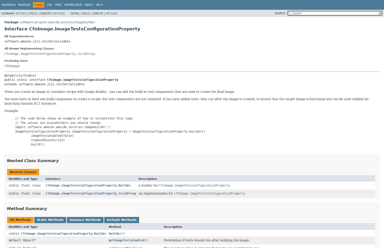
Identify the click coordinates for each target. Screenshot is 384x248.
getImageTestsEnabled (126, 240)
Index (89, 4)
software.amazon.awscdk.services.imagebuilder (57, 22)
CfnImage (12, 66)
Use (49, 4)
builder (115, 233)
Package (24, 4)
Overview (8, 4)
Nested (21, 13)
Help (99, 4)
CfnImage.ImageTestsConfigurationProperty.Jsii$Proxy (49, 54)
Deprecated (73, 4)
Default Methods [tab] (121, 220)
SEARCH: (280, 13)
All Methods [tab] (20, 220)
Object (28, 240)
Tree (58, 4)
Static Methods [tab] (50, 220)
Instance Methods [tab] (85, 220)
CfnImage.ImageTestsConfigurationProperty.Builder (88, 185)
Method (59, 13)
